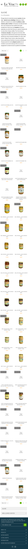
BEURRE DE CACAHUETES (21, 67)
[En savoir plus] (9, 60)
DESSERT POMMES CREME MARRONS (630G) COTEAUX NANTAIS (21, 198)
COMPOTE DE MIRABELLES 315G (7, 105)
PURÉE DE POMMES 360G (7, 478)
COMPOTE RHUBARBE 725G (21, 160)
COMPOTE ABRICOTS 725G (21, 86)
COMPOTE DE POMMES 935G (21, 142)
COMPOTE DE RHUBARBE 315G (7, 160)
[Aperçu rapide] (7, 60)
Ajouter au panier (18, 60)
